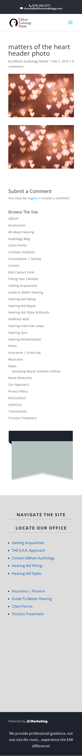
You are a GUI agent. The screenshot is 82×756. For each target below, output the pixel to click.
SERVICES (15, 405)
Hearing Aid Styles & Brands (28, 312)
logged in (34, 198)
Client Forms (17, 245)
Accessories (16, 225)
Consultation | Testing (24, 259)
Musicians (15, 359)
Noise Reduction (20, 378)
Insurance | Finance (28, 591)
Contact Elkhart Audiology (33, 558)
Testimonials (17, 411)
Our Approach (18, 384)
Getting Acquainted (22, 285)
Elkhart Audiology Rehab (31, 61)
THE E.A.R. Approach (28, 550)
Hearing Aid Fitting (22, 299)
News (12, 366)
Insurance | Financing (24, 352)
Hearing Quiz (18, 332)
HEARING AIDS (18, 319)
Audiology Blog (19, 239)
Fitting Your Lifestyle (23, 279)
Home (12, 346)
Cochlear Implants (21, 252)
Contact (13, 265)
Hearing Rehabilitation (24, 339)
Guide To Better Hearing (32, 598)
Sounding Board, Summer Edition (36, 371)
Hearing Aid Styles (27, 573)
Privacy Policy (18, 391)
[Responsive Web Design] (37, 721)
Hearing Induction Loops (26, 326)
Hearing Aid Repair (22, 306)
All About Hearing (21, 232)
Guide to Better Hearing (25, 292)
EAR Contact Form (21, 272)
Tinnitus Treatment (22, 418)
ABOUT (13, 218)
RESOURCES (17, 398)
